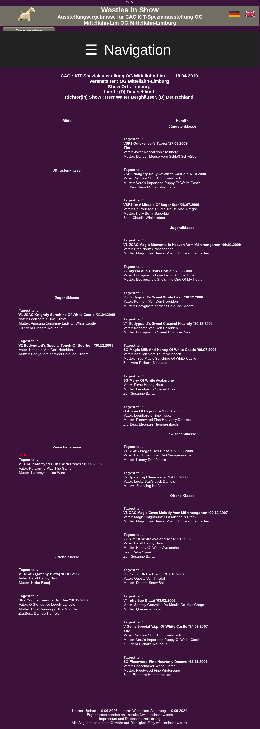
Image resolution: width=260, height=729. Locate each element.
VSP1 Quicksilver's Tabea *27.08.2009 (155, 143)
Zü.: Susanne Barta (139, 393)
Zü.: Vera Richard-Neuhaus (40, 328)
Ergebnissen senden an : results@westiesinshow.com (130, 715)
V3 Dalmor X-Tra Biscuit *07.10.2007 (153, 574)
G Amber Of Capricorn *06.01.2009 (152, 411)
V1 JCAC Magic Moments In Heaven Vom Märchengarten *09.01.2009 (182, 244)
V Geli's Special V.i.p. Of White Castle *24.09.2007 (165, 626)
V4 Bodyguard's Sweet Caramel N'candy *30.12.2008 (168, 323)
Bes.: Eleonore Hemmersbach (147, 675)
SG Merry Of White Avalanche (148, 380)
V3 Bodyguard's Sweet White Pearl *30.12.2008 (163, 297)
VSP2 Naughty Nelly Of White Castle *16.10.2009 (164, 174)
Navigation (130, 50)
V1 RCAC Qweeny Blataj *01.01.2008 (49, 574)
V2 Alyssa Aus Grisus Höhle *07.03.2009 (157, 271)
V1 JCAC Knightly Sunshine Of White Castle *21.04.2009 (66, 315)
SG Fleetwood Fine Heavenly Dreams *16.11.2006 (165, 662)
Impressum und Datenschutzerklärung (129, 719)
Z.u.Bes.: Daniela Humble (39, 613)
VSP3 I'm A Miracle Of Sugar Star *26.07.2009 (161, 204)
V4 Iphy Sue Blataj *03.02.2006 (149, 600)
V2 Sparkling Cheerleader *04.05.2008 (155, 477)
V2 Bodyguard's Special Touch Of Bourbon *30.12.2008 (65, 345)
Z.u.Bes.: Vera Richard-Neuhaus (149, 187)
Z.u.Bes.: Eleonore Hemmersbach (150, 424)
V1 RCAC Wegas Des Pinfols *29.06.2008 (158, 451)
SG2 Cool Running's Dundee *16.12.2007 (53, 600)
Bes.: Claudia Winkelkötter (144, 218)
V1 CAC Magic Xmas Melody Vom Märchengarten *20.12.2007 (175, 513)
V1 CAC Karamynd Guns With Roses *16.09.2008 (60, 464)
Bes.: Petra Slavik (137, 552)
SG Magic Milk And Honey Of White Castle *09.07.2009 (169, 350)
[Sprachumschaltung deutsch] (250, 14)
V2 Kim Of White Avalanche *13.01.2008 (157, 539)
